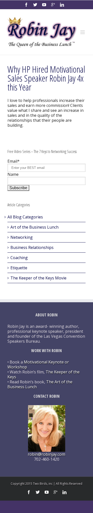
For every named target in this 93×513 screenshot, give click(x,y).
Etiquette (18, 268)
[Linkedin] (62, 5)
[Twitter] (35, 5)
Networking (21, 237)
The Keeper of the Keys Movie (38, 278)
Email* (13, 161)
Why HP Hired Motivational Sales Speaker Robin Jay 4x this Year (46, 78)
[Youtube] (44, 5)
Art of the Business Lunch (34, 227)
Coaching (19, 257)
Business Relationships (32, 247)
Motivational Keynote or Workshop (38, 364)
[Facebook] (26, 5)
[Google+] (53, 5)
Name (13, 174)
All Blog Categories (25, 217)
